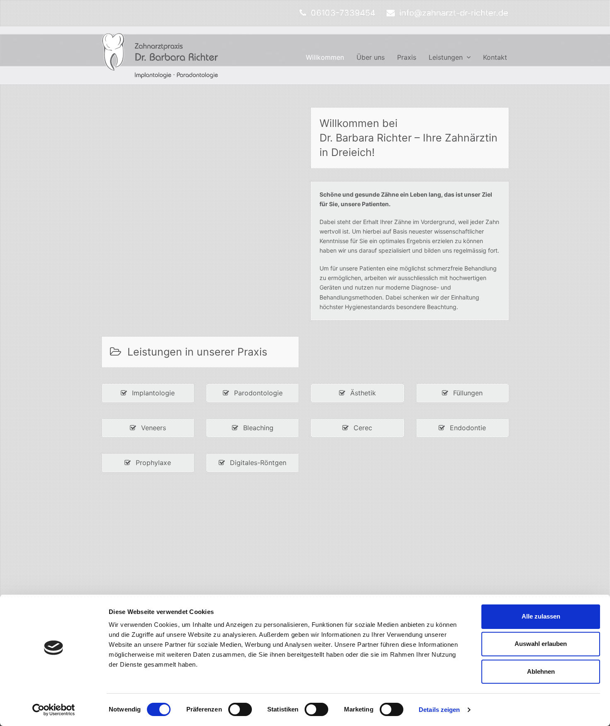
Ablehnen (541, 671)
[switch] (240, 709)
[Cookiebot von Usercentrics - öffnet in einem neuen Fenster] (53, 710)
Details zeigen (439, 709)
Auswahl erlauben (541, 643)
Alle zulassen (541, 616)
